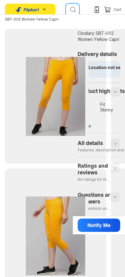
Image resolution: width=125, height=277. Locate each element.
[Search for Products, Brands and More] (72, 10)
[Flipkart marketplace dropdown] (27, 9)
